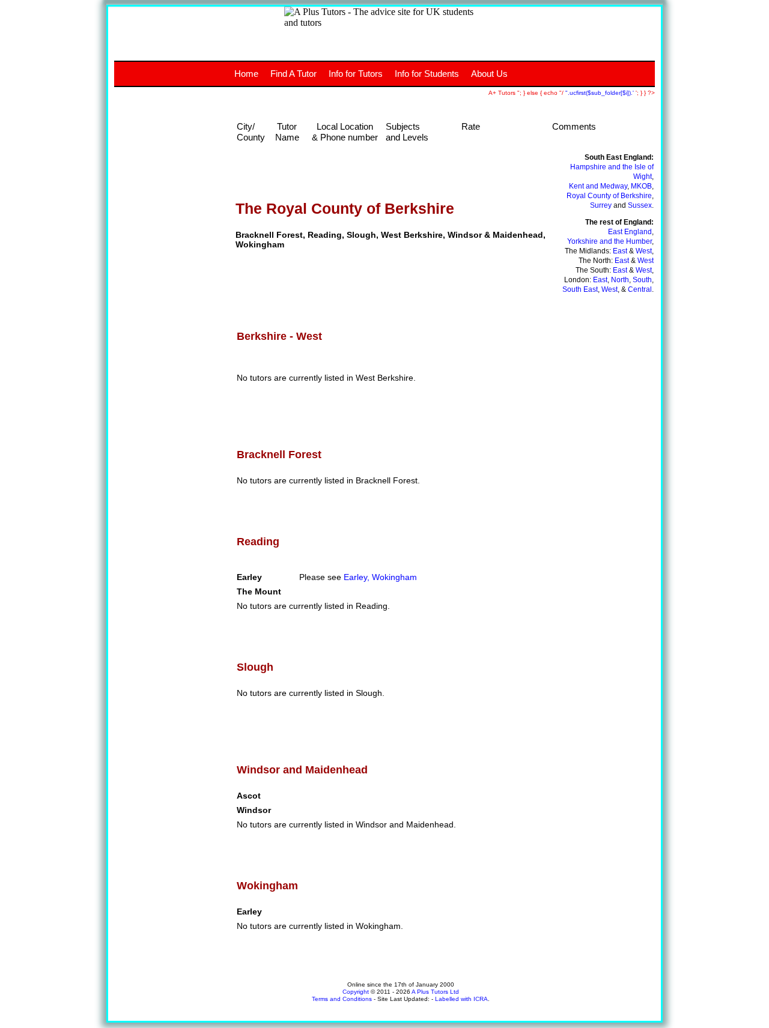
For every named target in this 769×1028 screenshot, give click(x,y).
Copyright (355, 991)
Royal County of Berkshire (609, 196)
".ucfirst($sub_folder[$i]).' (600, 92)
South (642, 280)
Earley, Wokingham (380, 577)
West (644, 251)
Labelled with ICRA (461, 999)
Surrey (601, 205)
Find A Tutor (293, 73)
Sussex (640, 205)
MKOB (641, 186)
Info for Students (427, 73)
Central (640, 289)
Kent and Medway (598, 186)
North (620, 280)
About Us (489, 73)
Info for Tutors (356, 73)
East (620, 251)
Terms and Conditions (342, 999)
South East (580, 289)
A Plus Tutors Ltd (435, 991)
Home (246, 73)
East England (630, 232)
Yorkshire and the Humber (609, 241)
